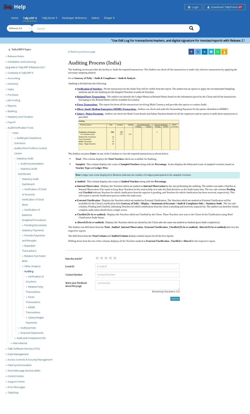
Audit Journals (28, 327)
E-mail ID (69, 266)
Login (194, 7)
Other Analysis (32, 266)
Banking (12, 111)
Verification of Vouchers (89, 88)
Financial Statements (32, 332)
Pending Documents (35, 225)
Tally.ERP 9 (30, 18)
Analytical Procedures (34, 220)
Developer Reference (74, 18)
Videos (95, 18)
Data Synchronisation (20, 365)
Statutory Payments (33, 230)
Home (14, 18)
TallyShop (13, 392)
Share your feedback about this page (76, 284)
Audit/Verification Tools (20, 127)
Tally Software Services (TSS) (24, 348)
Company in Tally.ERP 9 (20, 72)
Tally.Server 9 (49, 18)
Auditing (28, 271)
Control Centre (16, 376)
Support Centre (16, 381)
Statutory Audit (25, 158)
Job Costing (14, 100)
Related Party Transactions (91, 96)
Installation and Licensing (22, 61)
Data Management (18, 354)
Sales (11, 89)
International (20, 343)
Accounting (14, 78)
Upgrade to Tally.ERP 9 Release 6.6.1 (25, 67)
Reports (12, 105)
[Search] (191, 28)
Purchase (13, 94)
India (15, 132)
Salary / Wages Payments (90, 113)
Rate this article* (73, 258)
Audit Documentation (32, 163)
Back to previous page (82, 51)
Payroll (11, 122)
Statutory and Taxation (20, 116)
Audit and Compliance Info (31, 338)
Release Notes (16, 56)
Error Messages (16, 387)
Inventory (13, 83)
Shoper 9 (109, 18)
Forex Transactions (87, 104)
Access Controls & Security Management (30, 359)
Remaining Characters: (166, 291)
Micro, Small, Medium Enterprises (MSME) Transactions (107, 109)
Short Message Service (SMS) (24, 370)
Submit (175, 298)
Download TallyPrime (223, 7)
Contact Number (74, 274)
